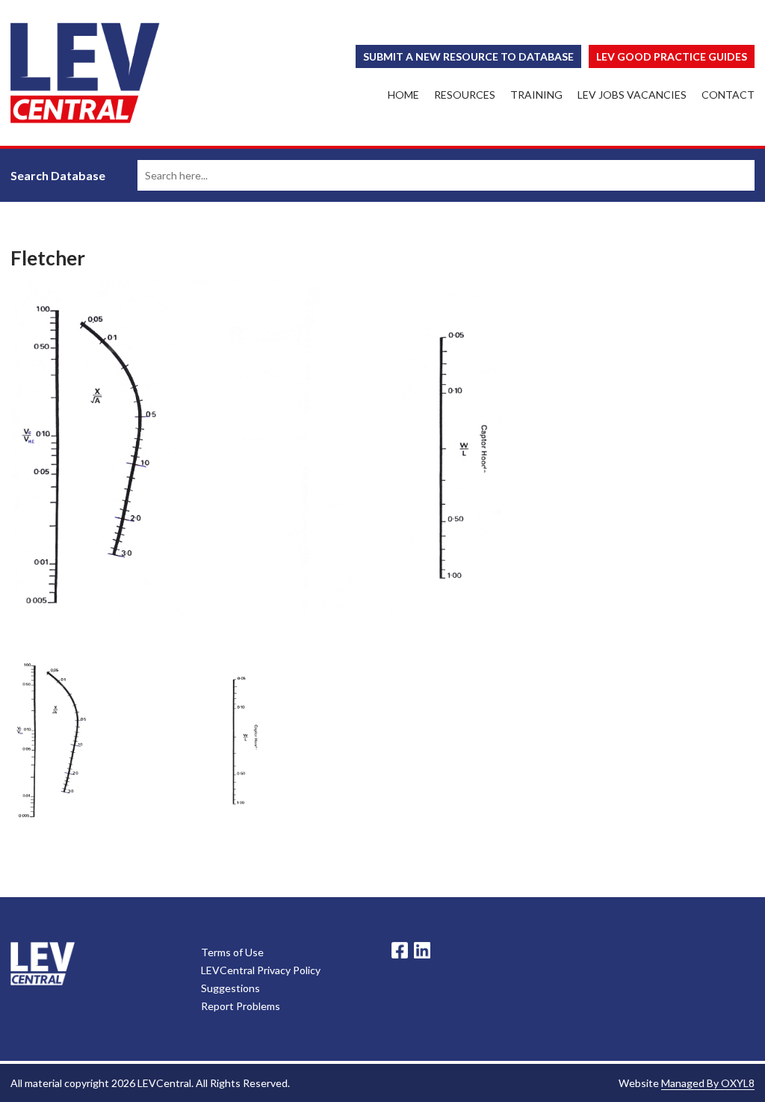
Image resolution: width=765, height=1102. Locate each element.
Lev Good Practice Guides (671, 56)
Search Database (57, 175)
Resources (464, 94)
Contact (728, 94)
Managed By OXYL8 (708, 1083)
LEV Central (85, 72)
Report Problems (240, 1006)
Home (403, 94)
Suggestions (230, 988)
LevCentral (42, 963)
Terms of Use (232, 952)
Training (536, 94)
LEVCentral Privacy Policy (260, 970)
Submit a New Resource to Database (468, 56)
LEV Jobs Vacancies (632, 94)
